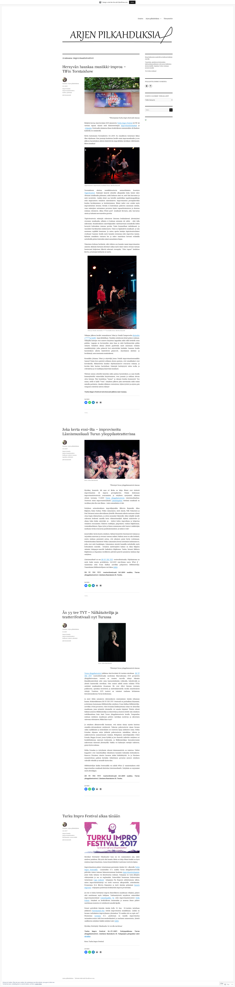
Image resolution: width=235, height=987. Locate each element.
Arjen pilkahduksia (152, 19)
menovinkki (73, 837)
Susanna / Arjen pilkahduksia (70, 83)
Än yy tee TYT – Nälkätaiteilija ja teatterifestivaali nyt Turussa (90, 614)
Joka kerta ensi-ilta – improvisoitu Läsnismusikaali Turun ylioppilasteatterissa (98, 431)
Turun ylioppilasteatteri (93, 673)
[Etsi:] (157, 110)
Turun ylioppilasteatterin (115, 498)
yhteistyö (69, 92)
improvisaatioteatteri (68, 90)
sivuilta (87, 936)
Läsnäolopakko (105, 898)
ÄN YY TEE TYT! (107, 560)
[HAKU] (171, 110)
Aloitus (132, 2)
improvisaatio (66, 88)
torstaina (97, 916)
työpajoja (88, 128)
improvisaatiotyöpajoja (131, 872)
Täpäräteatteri (89, 193)
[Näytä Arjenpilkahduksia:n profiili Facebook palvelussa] (146, 86)
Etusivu (140, 19)
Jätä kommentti (66, 95)
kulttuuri (64, 455)
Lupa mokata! (99, 880)
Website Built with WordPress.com (84, 978)
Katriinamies (66, 837)
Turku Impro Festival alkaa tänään (91, 816)
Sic (113, 898)
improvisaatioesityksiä (129, 126)
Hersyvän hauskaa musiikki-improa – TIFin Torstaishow (94, 69)
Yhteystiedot (168, 19)
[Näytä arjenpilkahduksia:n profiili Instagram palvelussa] (150, 86)
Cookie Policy (38, 984)
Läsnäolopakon (117, 501)
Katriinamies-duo (98, 911)
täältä (115, 567)
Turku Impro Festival (124, 123)
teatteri (64, 92)
